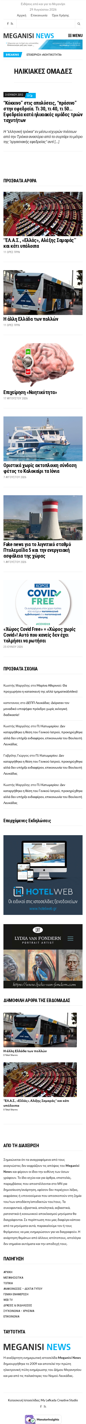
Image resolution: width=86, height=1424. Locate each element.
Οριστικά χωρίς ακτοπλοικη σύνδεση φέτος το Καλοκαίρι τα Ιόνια (39, 468)
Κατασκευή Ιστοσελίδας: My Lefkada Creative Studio (43, 1400)
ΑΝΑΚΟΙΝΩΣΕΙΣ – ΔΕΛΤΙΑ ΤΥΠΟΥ (22, 1288)
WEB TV (8, 1300)
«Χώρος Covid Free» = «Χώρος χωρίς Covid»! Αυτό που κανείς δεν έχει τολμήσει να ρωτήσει (39, 635)
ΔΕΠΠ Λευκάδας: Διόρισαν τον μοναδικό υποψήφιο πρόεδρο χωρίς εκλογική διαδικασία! (36, 709)
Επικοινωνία (39, 15)
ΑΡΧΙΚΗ (7, 1272)
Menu (77, 35)
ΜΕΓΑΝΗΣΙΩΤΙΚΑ (13, 1277)
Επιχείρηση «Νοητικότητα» (44, 53)
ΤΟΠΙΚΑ (8, 1283)
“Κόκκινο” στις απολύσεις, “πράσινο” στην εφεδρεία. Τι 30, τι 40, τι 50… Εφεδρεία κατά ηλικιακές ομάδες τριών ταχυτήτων (42, 111)
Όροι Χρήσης (60, 15)
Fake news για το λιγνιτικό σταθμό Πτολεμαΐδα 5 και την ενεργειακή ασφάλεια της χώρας (37, 550)
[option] (54, 53)
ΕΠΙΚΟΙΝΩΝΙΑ (11, 1316)
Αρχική (21, 15)
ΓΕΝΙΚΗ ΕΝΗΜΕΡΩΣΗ (15, 1294)
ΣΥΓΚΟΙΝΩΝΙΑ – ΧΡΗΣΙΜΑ (18, 1311)
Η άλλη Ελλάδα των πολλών (30, 319)
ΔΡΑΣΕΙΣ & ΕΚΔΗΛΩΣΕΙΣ (17, 1305)
